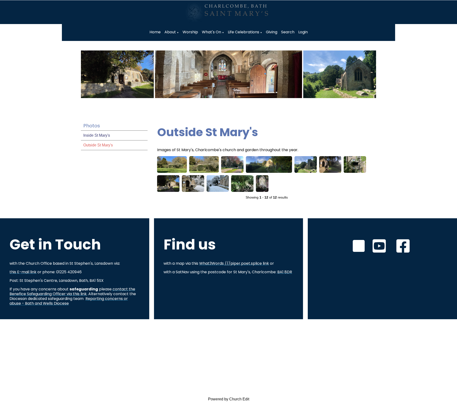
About (170, 32)
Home (155, 32)
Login (303, 32)
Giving (271, 32)
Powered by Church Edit (228, 399)
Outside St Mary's (98, 145)
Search (287, 32)
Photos (91, 125)
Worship (190, 32)
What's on (211, 32)
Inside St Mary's (96, 135)
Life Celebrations (243, 32)
